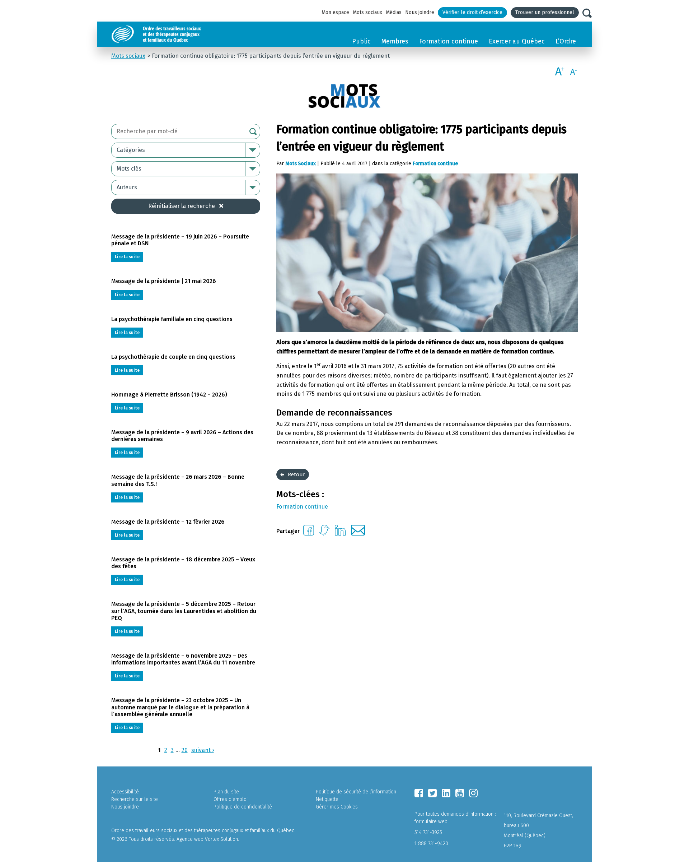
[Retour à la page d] (173, 34)
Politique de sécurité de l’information (356, 792)
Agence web (190, 839)
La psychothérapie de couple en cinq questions (173, 356)
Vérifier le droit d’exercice (472, 12)
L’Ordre (566, 41)
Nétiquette (327, 799)
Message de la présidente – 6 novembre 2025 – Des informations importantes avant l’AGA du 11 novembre (183, 659)
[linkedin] (446, 793)
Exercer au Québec (517, 41)
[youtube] (459, 793)
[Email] (358, 533)
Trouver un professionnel (544, 12)
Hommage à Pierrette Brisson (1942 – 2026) (169, 394)
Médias (394, 12)
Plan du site (226, 792)
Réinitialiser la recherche (181, 206)
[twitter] (432, 793)
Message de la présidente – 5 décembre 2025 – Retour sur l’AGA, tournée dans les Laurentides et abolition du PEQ (183, 611)
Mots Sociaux (300, 164)
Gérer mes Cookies (337, 807)
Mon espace (335, 12)
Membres (394, 41)
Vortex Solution (221, 839)
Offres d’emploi (231, 799)
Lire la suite (127, 256)
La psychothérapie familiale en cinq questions (172, 319)
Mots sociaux (367, 12)
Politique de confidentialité (243, 807)
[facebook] (418, 793)
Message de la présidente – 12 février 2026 (168, 521)
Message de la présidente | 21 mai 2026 (163, 281)
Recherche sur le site (134, 799)
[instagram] (473, 793)
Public (361, 41)
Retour (296, 474)
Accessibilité (125, 792)
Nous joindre (419, 12)
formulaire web (430, 822)
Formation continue (448, 41)
